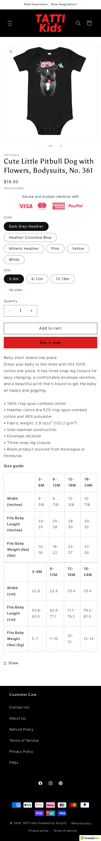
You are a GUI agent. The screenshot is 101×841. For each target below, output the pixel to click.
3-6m (14, 279)
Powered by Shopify (52, 823)
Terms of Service (24, 740)
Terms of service (65, 830)
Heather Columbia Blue (30, 237)
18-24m (18, 291)
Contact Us (19, 707)
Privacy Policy (21, 751)
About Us (17, 718)
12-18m (63, 279)
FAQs (14, 763)
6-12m (37, 279)
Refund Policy (21, 729)
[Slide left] (40, 146)
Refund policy (81, 823)
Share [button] (13, 663)
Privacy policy (38, 830)
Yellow (78, 248)
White (14, 260)
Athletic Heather (24, 248)
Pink (55, 248)
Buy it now (50, 342)
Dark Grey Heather (26, 226)
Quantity (10, 301)
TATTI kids (30, 823)
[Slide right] (61, 146)
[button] (9, 23)
